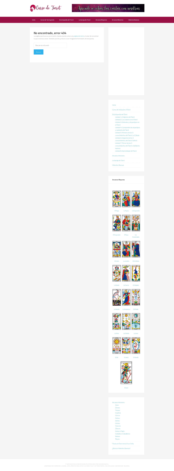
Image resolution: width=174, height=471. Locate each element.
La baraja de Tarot (118, 160)
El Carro (116, 261)
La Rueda (116, 285)
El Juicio (126, 357)
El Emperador (116, 235)
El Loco (126, 388)
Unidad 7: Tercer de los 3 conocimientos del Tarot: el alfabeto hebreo (127, 145)
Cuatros (118, 413)
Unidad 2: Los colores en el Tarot (126, 120)
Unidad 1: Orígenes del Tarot (125, 117)
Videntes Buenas (118, 165)
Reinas (117, 436)
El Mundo (135, 357)
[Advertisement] (126, 61)
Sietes (117, 421)
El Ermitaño (136, 261)
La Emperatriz (136, 211)
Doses (117, 408)
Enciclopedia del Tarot (119, 114)
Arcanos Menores (118, 156)
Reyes (117, 439)
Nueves (118, 426)
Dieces (117, 428)
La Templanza (126, 309)
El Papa (126, 235)
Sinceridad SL (104, 464)
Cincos (117, 415)
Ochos (117, 423)
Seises (117, 418)
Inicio (114, 105)
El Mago (117, 211)
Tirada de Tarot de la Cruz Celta (123, 444)
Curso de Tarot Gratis (46, 8)
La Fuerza (126, 285)
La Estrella (126, 333)
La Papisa (126, 211)
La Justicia (126, 261)
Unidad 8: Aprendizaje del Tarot (126, 151)
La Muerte (116, 309)
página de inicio (79, 36)
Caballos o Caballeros (122, 434)
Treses (117, 410)
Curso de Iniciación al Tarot (121, 110)
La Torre (116, 333)
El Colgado (136, 285)
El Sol (116, 357)
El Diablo (135, 309)
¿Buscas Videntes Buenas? (121, 448)
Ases (117, 405)
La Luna (136, 333)
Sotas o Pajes (119, 431)
